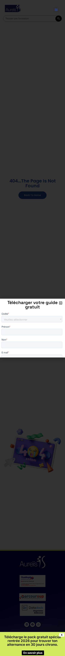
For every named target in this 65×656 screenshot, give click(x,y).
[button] (56, 9)
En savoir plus (32, 652)
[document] (32, 328)
